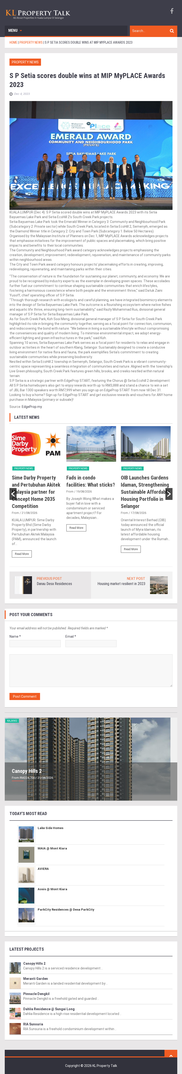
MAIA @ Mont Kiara (52, 848)
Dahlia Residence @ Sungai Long (49, 1009)
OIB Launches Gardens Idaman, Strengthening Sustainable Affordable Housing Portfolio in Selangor (145, 492)
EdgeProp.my (32, 407)
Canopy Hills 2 (27, 771)
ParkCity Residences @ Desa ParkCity (66, 909)
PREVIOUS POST (49, 579)
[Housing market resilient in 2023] (159, 585)
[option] (36, 494)
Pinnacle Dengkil (36, 994)
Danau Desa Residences (54, 583)
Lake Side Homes (50, 828)
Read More (22, 554)
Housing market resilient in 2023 (121, 583)
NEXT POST (136, 579)
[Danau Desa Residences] (23, 585)
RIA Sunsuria (33, 1024)
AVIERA (43, 869)
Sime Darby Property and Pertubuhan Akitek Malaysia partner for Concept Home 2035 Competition (36, 492)
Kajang (12, 720)
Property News (25, 62)
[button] (13, 494)
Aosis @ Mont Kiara (52, 889)
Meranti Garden (35, 979)
